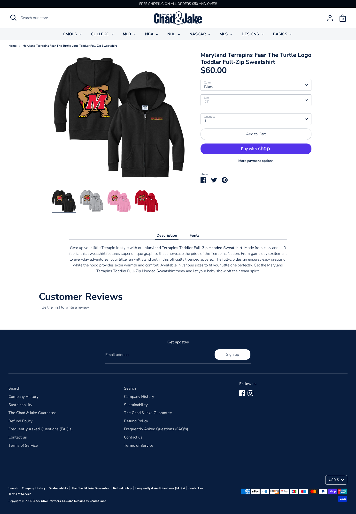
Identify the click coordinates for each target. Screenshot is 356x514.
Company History (23, 396)
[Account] (330, 18)
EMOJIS (70, 34)
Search (14, 388)
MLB (127, 34)
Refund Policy (20, 421)
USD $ (334, 479)
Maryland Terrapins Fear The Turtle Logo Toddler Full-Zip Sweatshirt (70, 46)
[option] (119, 120)
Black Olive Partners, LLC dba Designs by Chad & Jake (69, 501)
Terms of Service (23, 445)
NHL (171, 34)
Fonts (195, 235)
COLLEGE (100, 34)
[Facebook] (242, 393)
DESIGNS (251, 34)
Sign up (232, 354)
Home (12, 46)
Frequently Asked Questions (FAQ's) (40, 429)
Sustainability (20, 405)
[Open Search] (13, 18)
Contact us (17, 437)
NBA (150, 34)
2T (206, 102)
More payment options (255, 161)
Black (209, 87)
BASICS (280, 34)
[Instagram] (250, 393)
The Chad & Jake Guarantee (32, 413)
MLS (224, 34)
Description (166, 235)
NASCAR (198, 34)
